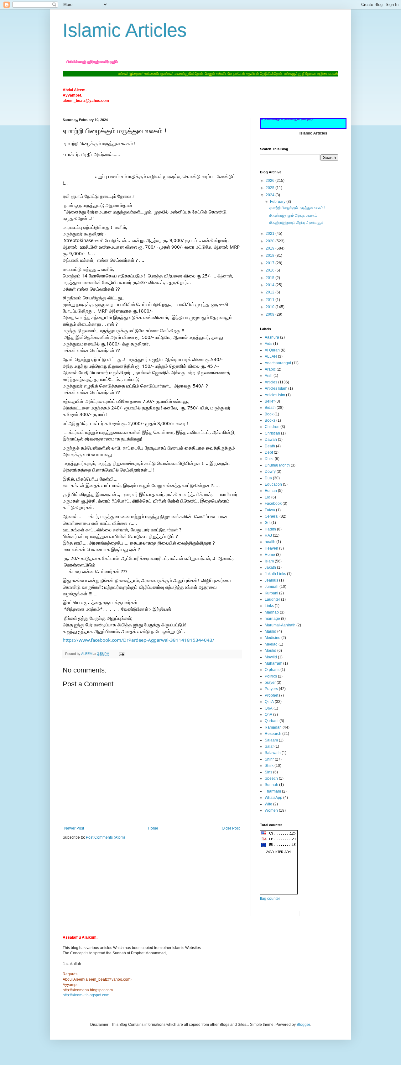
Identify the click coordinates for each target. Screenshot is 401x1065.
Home (153, 828)
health (270, 542)
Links (269, 606)
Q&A (269, 708)
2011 (270, 300)
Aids (268, 343)
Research (273, 733)
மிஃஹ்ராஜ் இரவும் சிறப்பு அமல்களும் (296, 222)
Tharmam (273, 791)
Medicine (272, 637)
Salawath (273, 753)
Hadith (270, 529)
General (272, 516)
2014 (270, 285)
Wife (268, 804)
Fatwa (270, 510)
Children (272, 426)
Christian (272, 433)
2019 (270, 248)
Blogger (303, 1024)
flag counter (270, 898)
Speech (271, 778)
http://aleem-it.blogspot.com (86, 995)
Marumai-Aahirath (280, 625)
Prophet (271, 695)
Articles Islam (276, 388)
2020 (270, 241)
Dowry (270, 471)
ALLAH (271, 356)
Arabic (270, 369)
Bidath (270, 407)
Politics (271, 676)
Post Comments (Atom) (105, 837)
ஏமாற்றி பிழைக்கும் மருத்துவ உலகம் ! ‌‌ (297, 208)
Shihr (269, 759)
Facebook (273, 503)
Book (269, 414)
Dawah (271, 439)
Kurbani (271, 593)
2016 (270, 270)
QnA (268, 714)
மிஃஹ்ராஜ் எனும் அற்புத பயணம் (293, 215)
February (278, 201)
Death (270, 446)
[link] (138, 640)
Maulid (270, 631)
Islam (269, 561)
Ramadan (273, 727)
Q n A (269, 701)
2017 (270, 263)
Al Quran (272, 350)
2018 (270, 255)
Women (271, 810)
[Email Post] (121, 654)
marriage (272, 618)
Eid (267, 497)
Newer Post (74, 828)
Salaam (271, 740)
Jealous (271, 580)
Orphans (272, 669)
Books (270, 420)
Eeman (271, 490)
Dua (268, 478)
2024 (270, 195)
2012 (270, 292)
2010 (270, 307)
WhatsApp (273, 797)
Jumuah (272, 586)
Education (273, 484)
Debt (269, 452)
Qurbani (272, 721)
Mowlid (271, 657)
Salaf (269, 746)
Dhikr (269, 458)
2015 (270, 278)
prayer (270, 682)
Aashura (272, 337)
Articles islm (275, 395)
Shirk (269, 765)
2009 (270, 314)
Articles (271, 382)
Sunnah (271, 785)
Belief (269, 401)
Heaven (271, 548)
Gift (267, 522)
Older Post (231, 828)
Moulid (270, 650)
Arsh (269, 375)
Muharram (273, 663)
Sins (268, 772)
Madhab (272, 612)
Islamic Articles (125, 30)
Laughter (272, 599)
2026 (270, 180)
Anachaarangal (278, 363)
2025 (270, 188)
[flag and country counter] (279, 893)
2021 (270, 233)
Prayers (271, 689)
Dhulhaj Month (277, 465)
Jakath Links (275, 574)
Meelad (271, 644)
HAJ (268, 535)
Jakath (270, 567)
